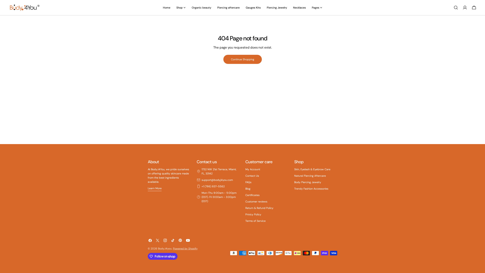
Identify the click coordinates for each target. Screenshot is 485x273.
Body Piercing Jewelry (307, 182)
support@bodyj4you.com (217, 180)
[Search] (456, 7)
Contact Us (252, 175)
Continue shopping (242, 59)
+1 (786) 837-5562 (213, 186)
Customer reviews (256, 201)
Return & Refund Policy (259, 208)
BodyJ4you (165, 248)
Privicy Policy (253, 214)
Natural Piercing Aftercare (310, 175)
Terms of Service (255, 221)
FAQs (248, 182)
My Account (252, 169)
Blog (247, 188)
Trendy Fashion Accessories (311, 188)
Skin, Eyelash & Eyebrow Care (312, 169)
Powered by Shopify (185, 248)
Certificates (252, 195)
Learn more (155, 188)
